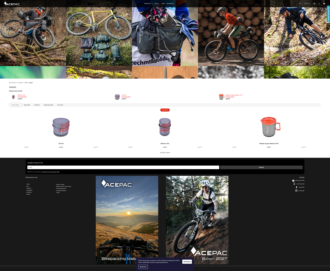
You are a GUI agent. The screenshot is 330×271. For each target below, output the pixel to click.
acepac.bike (301, 187)
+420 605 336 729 (300, 183)
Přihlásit (261, 167)
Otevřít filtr (165, 110)
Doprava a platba (60, 184)
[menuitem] (148, 3)
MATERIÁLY (29, 192)
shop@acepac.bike (299, 180)
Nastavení (143, 267)
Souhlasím (187, 261)
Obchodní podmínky (61, 188)
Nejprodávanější (48, 105)
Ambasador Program (61, 190)
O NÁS (28, 184)
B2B (27, 186)
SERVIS (28, 194)
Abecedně (60, 105)
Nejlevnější (27, 105)
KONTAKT (28, 188)
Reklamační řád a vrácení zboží (63, 186)
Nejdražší (37, 105)
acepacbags (301, 190)
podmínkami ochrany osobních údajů (50, 172)
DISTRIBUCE (29, 190)
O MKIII (58, 192)
